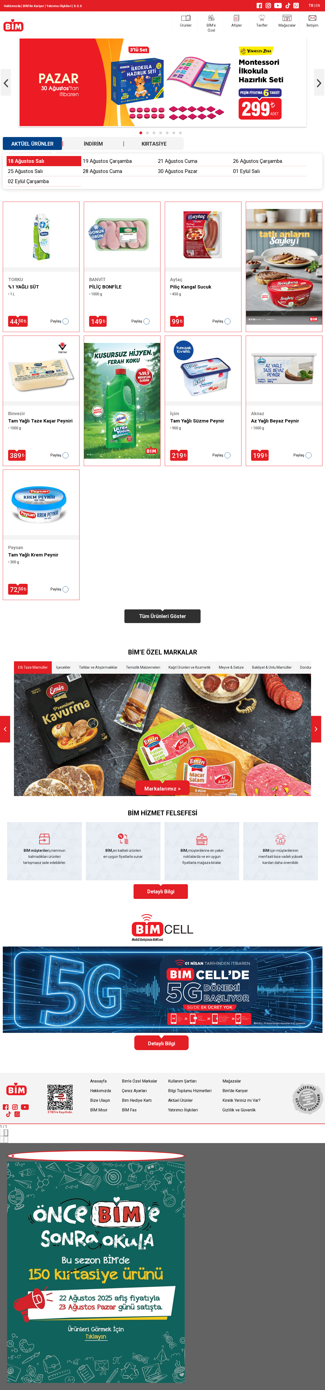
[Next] (6, 1139)
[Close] (6, 1132)
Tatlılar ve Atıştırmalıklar (98, 667)
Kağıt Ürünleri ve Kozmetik (189, 667)
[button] (140, 132)
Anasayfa (98, 1081)
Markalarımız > (162, 789)
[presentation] (6, 82)
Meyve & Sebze (231, 667)
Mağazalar (231, 1081)
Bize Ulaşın (100, 1100)
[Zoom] (2, 1132)
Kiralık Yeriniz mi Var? (241, 1100)
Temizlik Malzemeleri (143, 667)
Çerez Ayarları (134, 1090)
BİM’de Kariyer (33, 6)
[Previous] (2, 1139)
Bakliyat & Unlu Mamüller (272, 667)
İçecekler (63, 667)
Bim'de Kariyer (235, 1090)
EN (318, 6)
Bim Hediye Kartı (137, 1100)
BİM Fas (129, 1110)
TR (311, 6)
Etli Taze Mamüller (33, 667)
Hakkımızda (12, 6)
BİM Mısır (98, 1110)
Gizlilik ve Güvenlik (239, 1110)
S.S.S (78, 6)
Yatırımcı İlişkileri (58, 6)
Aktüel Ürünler (180, 1100)
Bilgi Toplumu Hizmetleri (190, 1090)
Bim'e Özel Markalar (139, 1081)
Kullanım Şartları (182, 1081)
